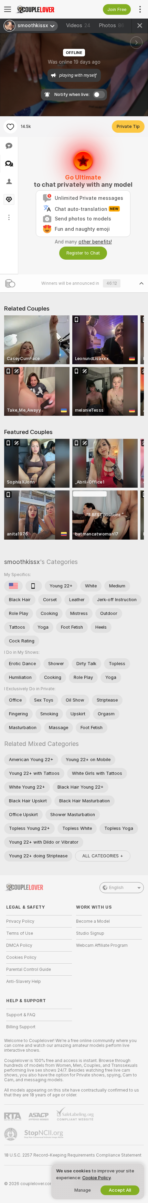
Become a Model (93, 921)
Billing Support (20, 1027)
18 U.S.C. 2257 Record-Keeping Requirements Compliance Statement (72, 1155)
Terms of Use (19, 933)
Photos (111, 25)
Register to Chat (83, 253)
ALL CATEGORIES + (102, 855)
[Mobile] (33, 586)
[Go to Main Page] (44, 9)
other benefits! (95, 242)
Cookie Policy (96, 1177)
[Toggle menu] (7, 9)
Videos (78, 25)
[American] (13, 586)
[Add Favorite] (10, 126)
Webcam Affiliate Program (102, 945)
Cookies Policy (21, 957)
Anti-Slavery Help (23, 981)
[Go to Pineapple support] (11, 1134)
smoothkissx (22, 561)
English (116, 887)
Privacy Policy (20, 921)
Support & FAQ (20, 1014)
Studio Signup (90, 933)
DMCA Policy (19, 945)
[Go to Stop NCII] (44, 1134)
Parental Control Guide (28, 969)
